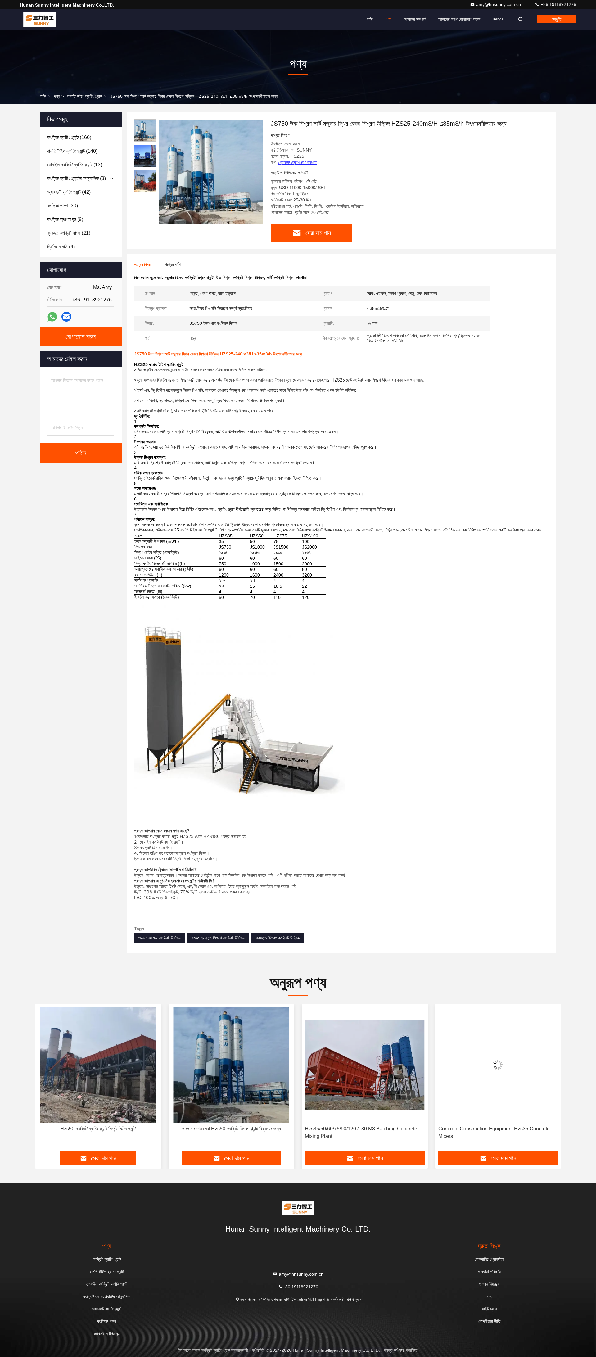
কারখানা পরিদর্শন (489, 1271)
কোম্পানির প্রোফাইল (489, 1259)
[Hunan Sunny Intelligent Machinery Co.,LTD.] (39, 19)
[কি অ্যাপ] (52, 316)
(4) (61, 246)
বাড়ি (370, 19)
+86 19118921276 (558, 4)
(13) (74, 164)
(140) (72, 151)
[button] (46, 1079)
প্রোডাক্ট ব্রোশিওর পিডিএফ (297, 162)
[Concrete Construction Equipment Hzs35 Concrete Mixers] (365, 1065)
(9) (65, 219)
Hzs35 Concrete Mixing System (498, 1128)
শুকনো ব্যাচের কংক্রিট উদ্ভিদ (159, 937)
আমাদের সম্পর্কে (415, 19)
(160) (69, 137)
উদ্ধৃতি (556, 19)
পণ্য (388, 19)
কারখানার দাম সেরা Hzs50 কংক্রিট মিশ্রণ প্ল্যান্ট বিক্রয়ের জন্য (98, 1128)
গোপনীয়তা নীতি (489, 1321)
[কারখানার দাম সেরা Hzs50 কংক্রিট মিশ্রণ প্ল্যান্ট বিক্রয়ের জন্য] (98, 1065)
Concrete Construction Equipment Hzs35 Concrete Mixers (360, 1132)
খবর (489, 1296)
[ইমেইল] (66, 317)
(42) (69, 192)
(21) (68, 233)
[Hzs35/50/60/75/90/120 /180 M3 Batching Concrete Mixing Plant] (231, 1065)
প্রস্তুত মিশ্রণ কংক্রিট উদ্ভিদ (278, 937)
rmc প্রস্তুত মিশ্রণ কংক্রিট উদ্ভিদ (218, 937)
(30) (62, 205)
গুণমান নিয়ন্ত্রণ (489, 1284)
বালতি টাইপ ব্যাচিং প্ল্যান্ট (84, 96)
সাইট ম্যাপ (489, 1308)
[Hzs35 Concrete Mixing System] (498, 1065)
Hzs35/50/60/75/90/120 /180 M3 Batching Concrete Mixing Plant (228, 1132)
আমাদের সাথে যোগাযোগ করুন (459, 19)
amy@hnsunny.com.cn (499, 4)
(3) (76, 178)
